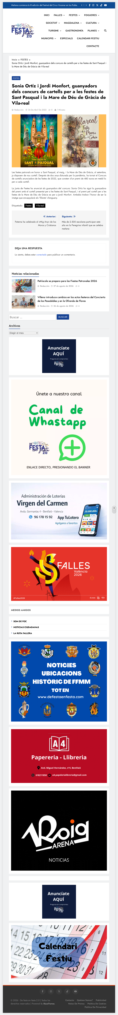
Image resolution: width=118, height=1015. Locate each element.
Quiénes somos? (85, 1000)
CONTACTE (92, 46)
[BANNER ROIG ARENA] (59, 869)
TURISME (53, 30)
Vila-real (40, 205)
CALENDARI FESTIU (88, 38)
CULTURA (91, 23)
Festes (28, 205)
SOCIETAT (51, 23)
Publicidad (101, 1000)
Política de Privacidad (95, 1007)
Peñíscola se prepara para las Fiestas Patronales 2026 (67, 281)
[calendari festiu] (59, 978)
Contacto (69, 1000)
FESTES (73, 15)
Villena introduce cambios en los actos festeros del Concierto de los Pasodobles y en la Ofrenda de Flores (71, 299)
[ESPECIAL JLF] (59, 720)
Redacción (18, 109)
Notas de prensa (76, 1003)
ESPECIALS (66, 38)
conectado (41, 254)
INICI (47, 15)
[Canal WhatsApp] (59, 474)
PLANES (92, 30)
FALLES (58, 15)
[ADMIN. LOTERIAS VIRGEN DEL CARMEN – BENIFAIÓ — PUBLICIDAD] (59, 538)
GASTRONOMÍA (74, 30)
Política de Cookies (96, 1003)
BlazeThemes (49, 1003)
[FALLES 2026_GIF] (59, 600)
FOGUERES (90, 15)
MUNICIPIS (47, 38)
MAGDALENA (71, 23)
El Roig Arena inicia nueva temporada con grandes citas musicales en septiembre (47, 5)
